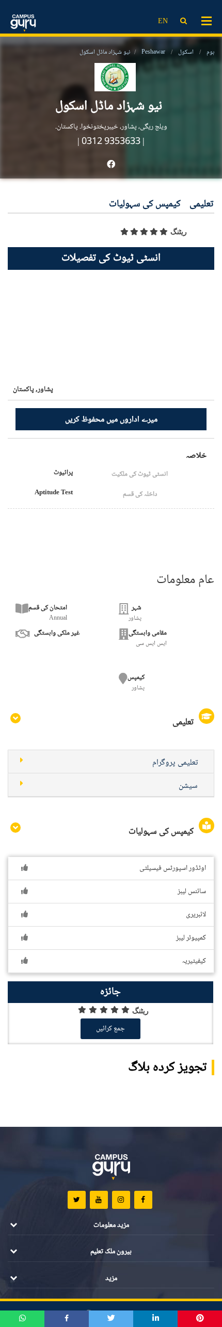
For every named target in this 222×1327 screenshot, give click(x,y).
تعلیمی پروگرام (175, 763)
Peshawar (153, 52)
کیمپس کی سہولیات (145, 205)
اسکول (186, 52)
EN (163, 21)
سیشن (188, 786)
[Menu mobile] (206, 20)
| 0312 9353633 (108, 142)
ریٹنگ (178, 232)
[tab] (111, 761)
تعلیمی (201, 205)
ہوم (210, 52)
